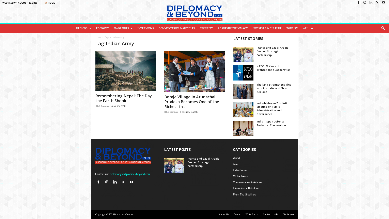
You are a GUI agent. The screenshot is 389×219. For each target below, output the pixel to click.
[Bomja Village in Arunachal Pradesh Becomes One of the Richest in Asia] (194, 71)
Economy (102, 28)
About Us (224, 214)
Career (237, 214)
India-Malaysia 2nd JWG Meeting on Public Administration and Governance (271, 108)
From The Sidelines (244, 194)
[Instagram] (364, 2)
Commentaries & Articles (177, 28)
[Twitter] (377, 2)
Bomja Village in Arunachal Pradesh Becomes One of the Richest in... (191, 101)
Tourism (292, 28)
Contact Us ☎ (270, 214)
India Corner (240, 170)
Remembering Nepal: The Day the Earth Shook (123, 98)
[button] (382, 28)
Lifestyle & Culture (267, 28)
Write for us (252, 214)
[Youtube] (383, 2)
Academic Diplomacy (233, 28)
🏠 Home (49, 2)
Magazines (121, 28)
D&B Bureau (102, 105)
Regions (82, 28)
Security (206, 28)
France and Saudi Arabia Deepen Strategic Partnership (272, 51)
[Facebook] (358, 2)
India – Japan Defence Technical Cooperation (271, 123)
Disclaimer (288, 214)
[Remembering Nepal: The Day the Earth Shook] (125, 71)
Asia (235, 164)
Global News (240, 176)
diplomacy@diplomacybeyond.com (130, 174)
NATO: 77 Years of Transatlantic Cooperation (273, 68)
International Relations (246, 188)
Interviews (146, 28)
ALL (305, 28)
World (236, 158)
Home (98, 37)
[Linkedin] (371, 2)
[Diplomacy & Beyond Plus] (194, 13)
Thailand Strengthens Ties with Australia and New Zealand (273, 88)
